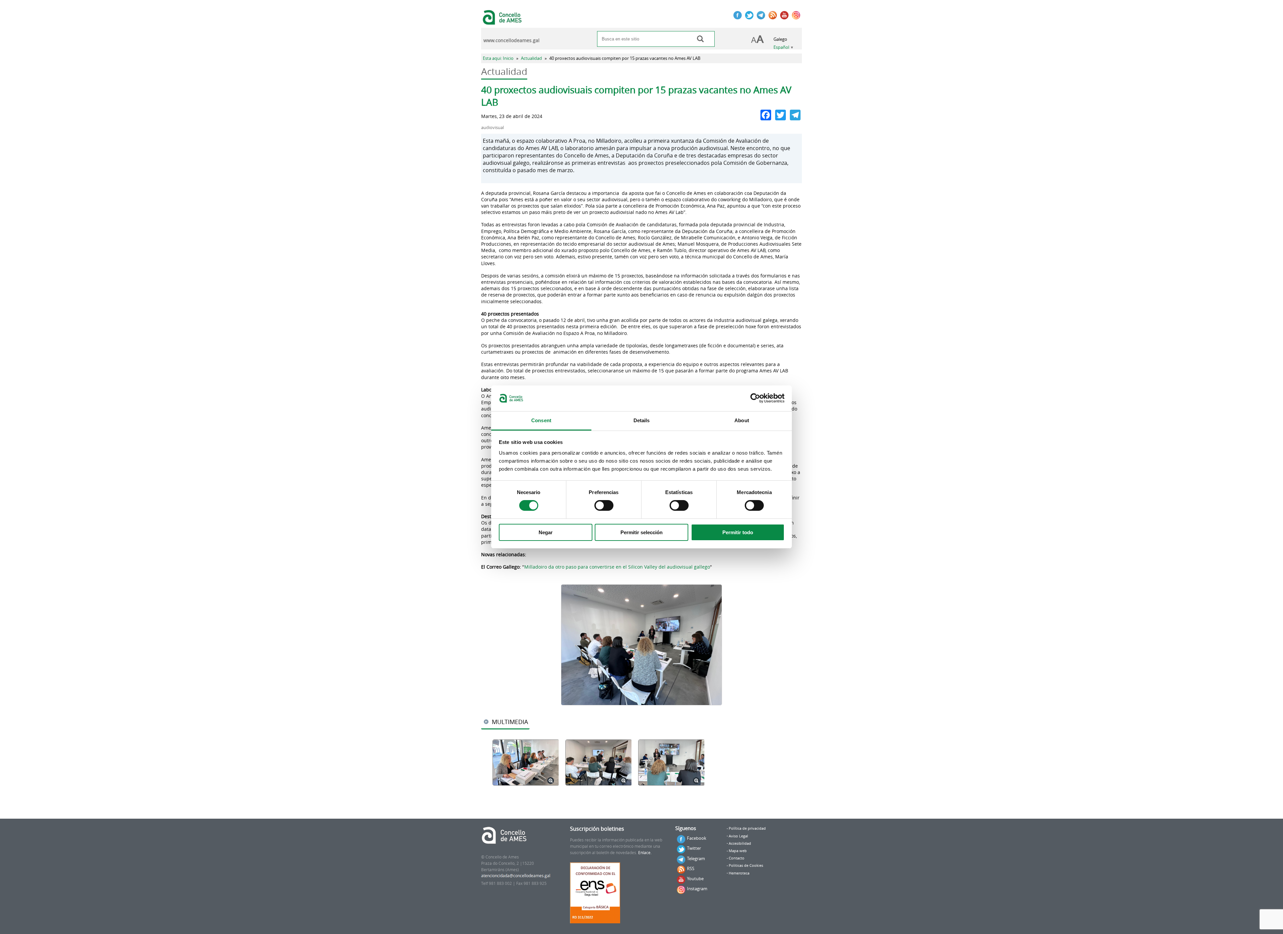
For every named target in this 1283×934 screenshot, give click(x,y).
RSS (690, 868)
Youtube (695, 878)
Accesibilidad (740, 843)
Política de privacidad (747, 828)
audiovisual (492, 127)
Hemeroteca (739, 873)
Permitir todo (737, 532)
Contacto (736, 858)
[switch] (603, 505)
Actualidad (531, 58)
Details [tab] (641, 420)
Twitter (694, 848)
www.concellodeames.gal (511, 40)
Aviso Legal (738, 836)
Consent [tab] (541, 420)
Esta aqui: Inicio (498, 58)
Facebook (696, 838)
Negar (546, 532)
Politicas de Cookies (746, 865)
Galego (780, 39)
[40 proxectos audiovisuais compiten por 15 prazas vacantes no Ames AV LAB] (641, 644)
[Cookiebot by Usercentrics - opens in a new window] (755, 398)
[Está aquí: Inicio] (503, 21)
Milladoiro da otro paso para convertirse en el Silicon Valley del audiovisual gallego (617, 567)
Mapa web (738, 850)
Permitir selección (641, 532)
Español (781, 47)
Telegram (696, 858)
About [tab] (741, 420)
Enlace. (645, 852)
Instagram (697, 889)
